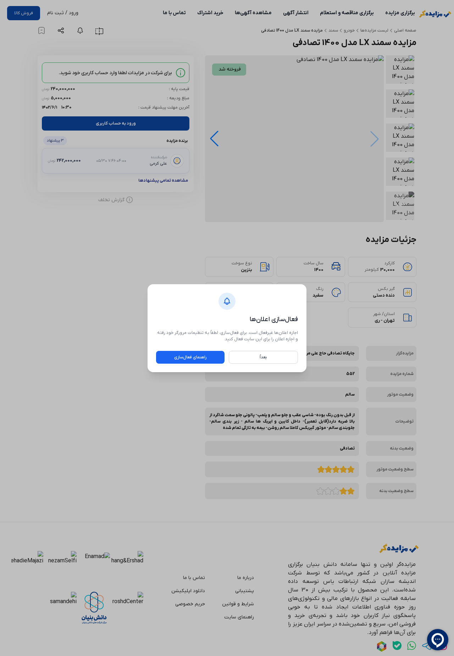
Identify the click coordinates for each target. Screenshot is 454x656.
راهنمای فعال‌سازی (190, 357)
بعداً (263, 357)
